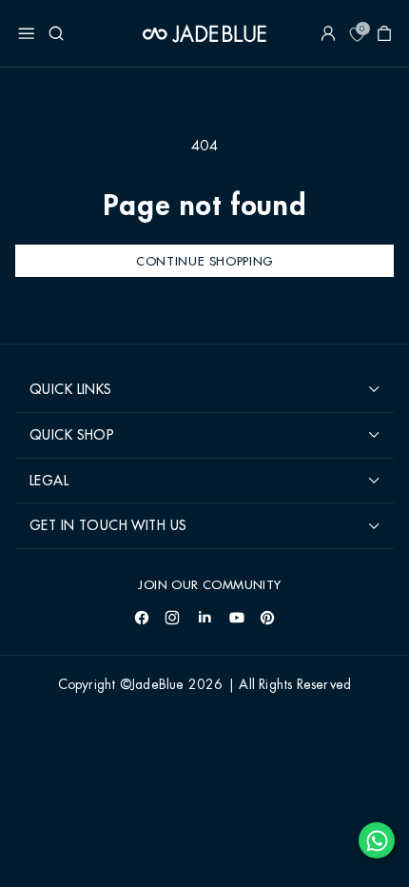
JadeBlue (158, 685)
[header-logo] (204, 33)
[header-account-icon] (328, 33)
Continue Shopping (204, 260)
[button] (26, 33)
